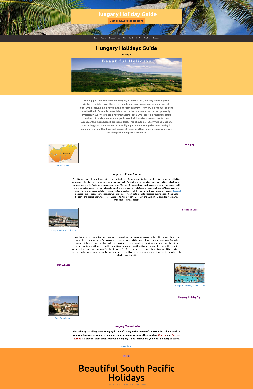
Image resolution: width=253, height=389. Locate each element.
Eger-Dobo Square (63, 318)
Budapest (177, 191)
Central (147, 38)
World (103, 38)
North (131, 38)
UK (124, 38)
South (138, 38)
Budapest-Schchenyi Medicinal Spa (190, 285)
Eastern (156, 38)
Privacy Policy (134, 384)
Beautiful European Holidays (126, 20)
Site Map (143, 384)
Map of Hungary (63, 165)
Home (96, 38)
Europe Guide (114, 38)
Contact (125, 384)
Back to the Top (126, 346)
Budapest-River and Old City (63, 230)
